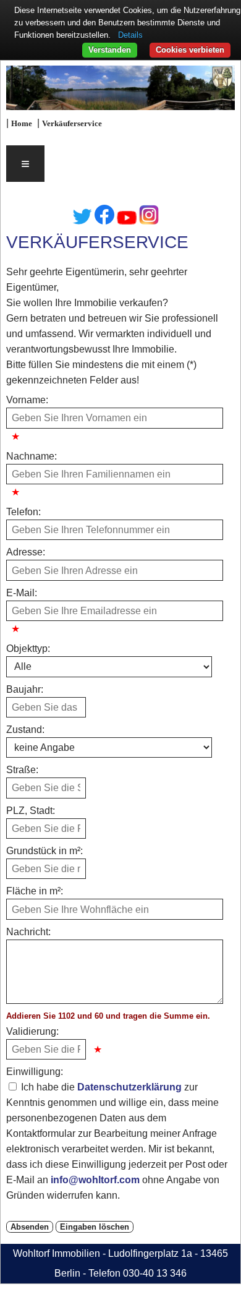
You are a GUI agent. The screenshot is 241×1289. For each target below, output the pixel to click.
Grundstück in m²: (44, 851)
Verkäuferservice (72, 123)
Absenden (30, 1226)
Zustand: (25, 729)
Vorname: (27, 400)
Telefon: (23, 512)
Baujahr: (24, 689)
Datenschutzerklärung (129, 1087)
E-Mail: (21, 593)
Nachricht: (28, 932)
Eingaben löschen (94, 1226)
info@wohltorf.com (95, 1180)
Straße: (22, 770)
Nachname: (31, 456)
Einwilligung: (34, 1071)
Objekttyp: (28, 648)
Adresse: (25, 552)
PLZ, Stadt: (30, 810)
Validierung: (32, 1031)
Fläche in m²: (34, 891)
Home (21, 123)
